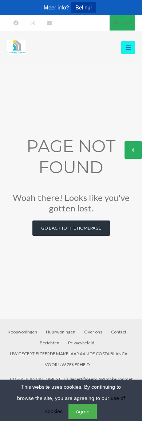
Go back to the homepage (71, 228)
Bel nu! (83, 7)
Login (125, 22)
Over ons (93, 332)
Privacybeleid (81, 342)
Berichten (49, 342)
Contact (118, 332)
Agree (83, 411)
